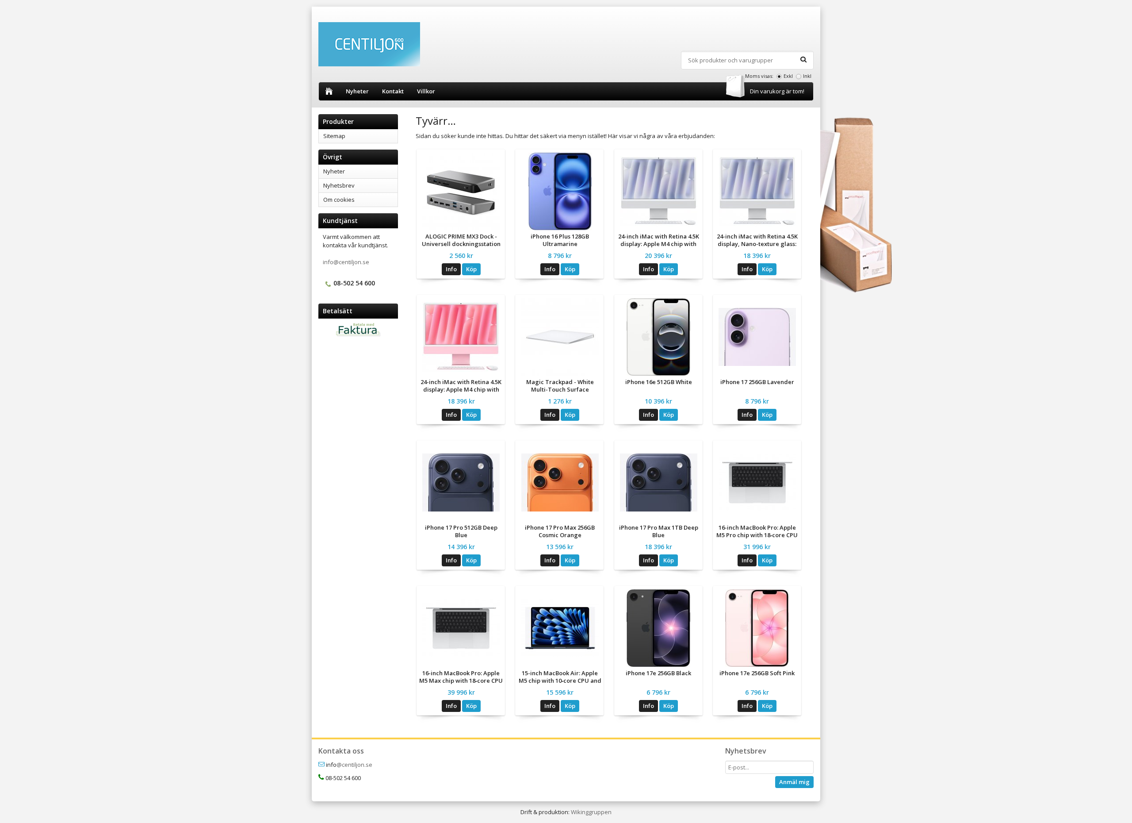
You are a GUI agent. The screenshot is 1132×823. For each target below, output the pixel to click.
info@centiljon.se (346, 262)
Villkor (426, 91)
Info (451, 269)
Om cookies (339, 200)
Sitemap (334, 136)
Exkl (788, 76)
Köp (471, 269)
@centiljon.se (354, 765)
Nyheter (357, 91)
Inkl (807, 76)
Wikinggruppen (591, 812)
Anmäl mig (794, 782)
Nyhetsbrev (339, 185)
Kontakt (393, 91)
